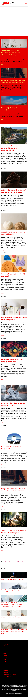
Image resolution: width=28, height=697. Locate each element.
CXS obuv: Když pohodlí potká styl (12, 579)
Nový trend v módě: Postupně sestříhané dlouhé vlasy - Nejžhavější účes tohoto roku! (14, 631)
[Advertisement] (14, 21)
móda (2, 91)
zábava (2, 293)
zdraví (2, 119)
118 (18, 561)
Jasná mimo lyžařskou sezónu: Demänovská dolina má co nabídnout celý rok (12, 148)
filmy (2, 64)
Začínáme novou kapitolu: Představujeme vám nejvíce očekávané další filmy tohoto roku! (13, 53)
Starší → (24, 561)
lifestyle (3, 166)
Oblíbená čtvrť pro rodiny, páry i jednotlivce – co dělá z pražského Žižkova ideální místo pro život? (11, 604)
